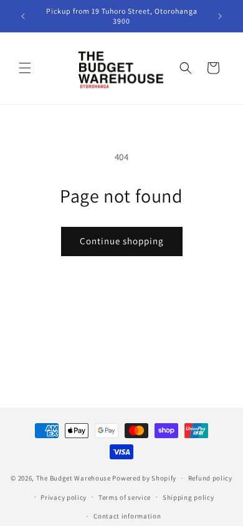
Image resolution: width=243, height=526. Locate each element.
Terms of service (124, 497)
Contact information (127, 516)
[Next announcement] (220, 16)
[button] (25, 68)
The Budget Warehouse (73, 478)
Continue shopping (122, 241)
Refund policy (210, 478)
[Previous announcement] (23, 16)
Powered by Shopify (144, 478)
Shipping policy (188, 497)
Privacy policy (63, 497)
